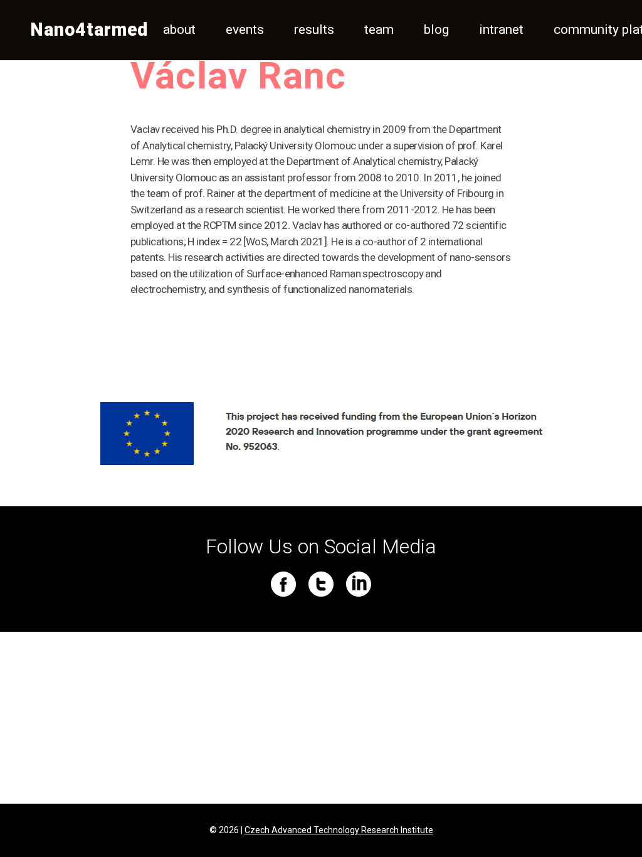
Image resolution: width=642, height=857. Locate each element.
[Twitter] (321, 584)
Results (314, 29)
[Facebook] (283, 584)
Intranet (501, 29)
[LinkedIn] (358, 584)
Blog (436, 29)
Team (379, 29)
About (179, 29)
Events (245, 29)
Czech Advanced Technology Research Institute (339, 830)
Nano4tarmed (89, 29)
